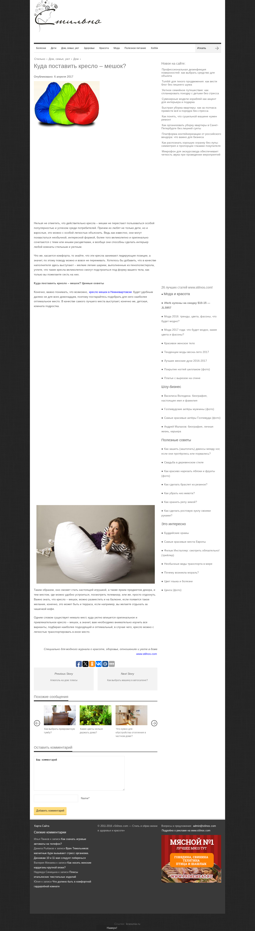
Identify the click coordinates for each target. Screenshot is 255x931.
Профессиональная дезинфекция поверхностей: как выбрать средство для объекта (188, 72)
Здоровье (89, 48)
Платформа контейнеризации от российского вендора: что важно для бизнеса (191, 135)
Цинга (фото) (172, 590)
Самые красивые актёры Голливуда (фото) (192, 417)
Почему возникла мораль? (181, 572)
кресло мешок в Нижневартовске (110, 291)
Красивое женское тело (179, 343)
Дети (53, 48)
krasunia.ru (133, 923)
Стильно (39, 58)
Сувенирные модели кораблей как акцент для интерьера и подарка (188, 100)
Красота (104, 48)
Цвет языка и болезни (178, 581)
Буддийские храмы (176, 532)
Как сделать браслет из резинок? (185, 484)
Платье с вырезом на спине (182, 378)
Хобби (154, 48)
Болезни (41, 48)
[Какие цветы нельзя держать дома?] (96, 715)
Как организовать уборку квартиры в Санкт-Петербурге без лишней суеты (189, 126)
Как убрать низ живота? (179, 493)
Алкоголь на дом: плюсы (63, 680)
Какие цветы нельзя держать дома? (91, 731)
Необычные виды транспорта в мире (188, 563)
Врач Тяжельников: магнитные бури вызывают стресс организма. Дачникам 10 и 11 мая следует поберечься (61, 853)
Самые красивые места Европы (185, 541)
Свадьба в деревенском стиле (184, 462)
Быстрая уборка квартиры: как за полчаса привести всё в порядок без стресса (188, 109)
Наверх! (112, 927)
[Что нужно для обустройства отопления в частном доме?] (131, 715)
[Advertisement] (91, 175)
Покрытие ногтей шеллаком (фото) (187, 369)
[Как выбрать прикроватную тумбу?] (60, 715)
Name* (85, 798)
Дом (76, 58)
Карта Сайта (41, 825)
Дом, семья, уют (70, 48)
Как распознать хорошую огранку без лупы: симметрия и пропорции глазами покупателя (191, 144)
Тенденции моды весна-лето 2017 (186, 352)
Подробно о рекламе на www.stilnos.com (186, 830)
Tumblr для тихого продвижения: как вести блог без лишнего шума (189, 83)
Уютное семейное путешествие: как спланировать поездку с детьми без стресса (190, 91)
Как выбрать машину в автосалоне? (127, 680)
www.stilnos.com (146, 653)
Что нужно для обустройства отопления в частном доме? (131, 733)
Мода (117, 48)
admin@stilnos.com (204, 825)
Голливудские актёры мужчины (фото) (189, 409)
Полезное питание (135, 48)
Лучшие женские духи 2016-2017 (185, 360)
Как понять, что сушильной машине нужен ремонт (189, 118)
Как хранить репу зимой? (180, 501)
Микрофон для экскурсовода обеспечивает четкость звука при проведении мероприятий (190, 153)
